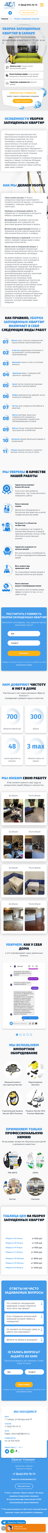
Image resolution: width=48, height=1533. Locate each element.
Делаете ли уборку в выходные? (22, 1339)
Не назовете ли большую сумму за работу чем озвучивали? (23, 1330)
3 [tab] (24, 1035)
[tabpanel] (24, 996)
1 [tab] (17, 1035)
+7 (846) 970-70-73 (27, 5)
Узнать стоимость (23, 101)
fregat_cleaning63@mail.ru (17, 1433)
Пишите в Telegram (16, 1522)
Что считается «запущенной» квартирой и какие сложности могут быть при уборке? (21, 1306)
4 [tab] (27, 1035)
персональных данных (24, 665)
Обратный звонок (28, 12)
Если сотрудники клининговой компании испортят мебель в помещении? (22, 1319)
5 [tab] (31, 1035)
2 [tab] (20, 1035)
